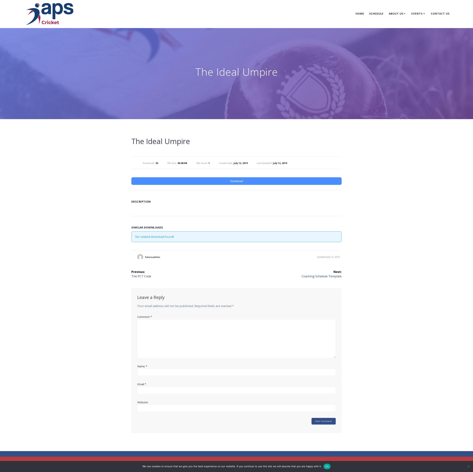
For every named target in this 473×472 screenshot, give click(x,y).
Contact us (440, 13)
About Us (396, 13)
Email (141, 384)
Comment (144, 317)
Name (142, 366)
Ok (327, 466)
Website (142, 402)
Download (236, 181)
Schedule (376, 13)
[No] (468, 466)
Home (360, 13)
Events (417, 13)
